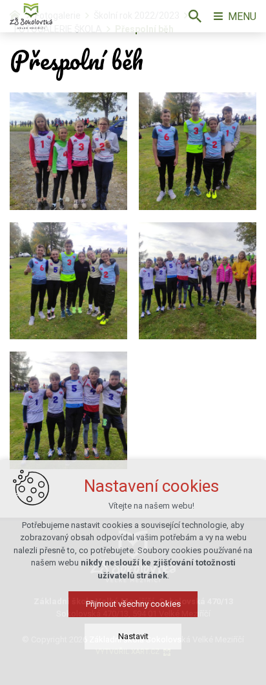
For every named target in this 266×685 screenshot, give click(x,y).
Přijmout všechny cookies (133, 604)
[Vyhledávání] (195, 16)
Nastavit (133, 636)
